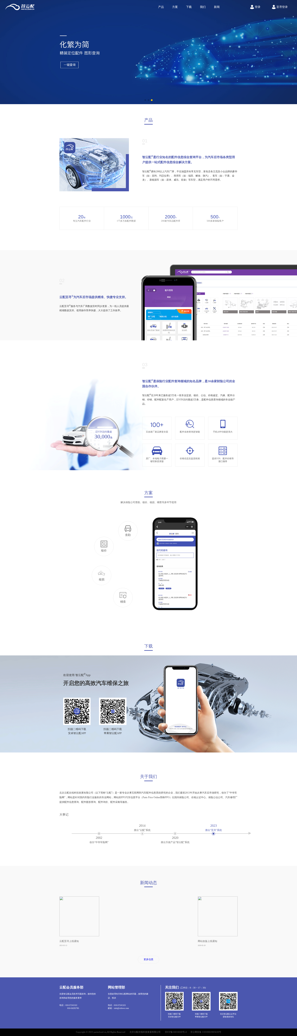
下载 (189, 6)
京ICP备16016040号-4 (176, 1032)
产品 (161, 6)
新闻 (217, 6)
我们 (203, 6)
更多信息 (148, 959)
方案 (175, 6)
